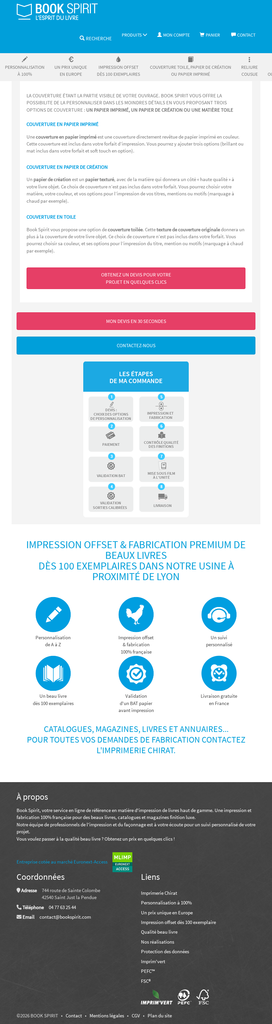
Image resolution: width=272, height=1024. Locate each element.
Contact (246, 35)
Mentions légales (107, 1015)
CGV (136, 1015)
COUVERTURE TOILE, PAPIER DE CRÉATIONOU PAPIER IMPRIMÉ (190, 70)
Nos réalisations (157, 942)
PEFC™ (148, 971)
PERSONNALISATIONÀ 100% (24, 70)
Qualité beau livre (159, 932)
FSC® (146, 981)
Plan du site (160, 1015)
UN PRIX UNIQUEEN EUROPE (70, 70)
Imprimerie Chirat (159, 893)
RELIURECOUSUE (249, 70)
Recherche (99, 38)
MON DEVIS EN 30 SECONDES (136, 321)
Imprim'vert (153, 961)
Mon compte (176, 35)
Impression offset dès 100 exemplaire (178, 922)
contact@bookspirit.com (65, 917)
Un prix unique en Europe (167, 912)
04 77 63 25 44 (62, 907)
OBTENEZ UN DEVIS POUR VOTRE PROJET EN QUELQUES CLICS (136, 278)
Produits (132, 35)
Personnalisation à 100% (166, 902)
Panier (213, 35)
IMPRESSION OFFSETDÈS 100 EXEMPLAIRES (118, 70)
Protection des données (165, 951)
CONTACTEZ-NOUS (136, 345)
